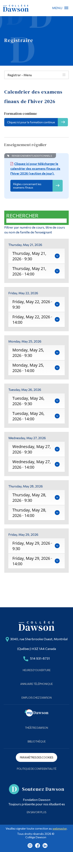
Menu (66, 8)
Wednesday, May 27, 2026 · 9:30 (31, 449)
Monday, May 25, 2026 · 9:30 (28, 352)
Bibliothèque (37, 741)
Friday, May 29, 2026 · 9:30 (32, 545)
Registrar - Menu (20, 75)
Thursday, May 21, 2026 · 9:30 (29, 256)
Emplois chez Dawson (36, 697)
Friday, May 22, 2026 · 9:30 (32, 304)
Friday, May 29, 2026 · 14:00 (32, 561)
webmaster (60, 828)
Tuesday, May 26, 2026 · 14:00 (28, 416)
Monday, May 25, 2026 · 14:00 (28, 367)
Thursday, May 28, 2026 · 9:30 (29, 497)
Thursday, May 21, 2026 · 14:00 (29, 271)
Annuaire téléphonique (36, 683)
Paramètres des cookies (36, 757)
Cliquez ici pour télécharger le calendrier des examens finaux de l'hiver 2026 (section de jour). (35, 168)
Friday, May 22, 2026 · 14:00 (32, 319)
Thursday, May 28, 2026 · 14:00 (29, 512)
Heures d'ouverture (36, 670)
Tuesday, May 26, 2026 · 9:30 (28, 400)
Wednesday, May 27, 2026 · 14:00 (31, 464)
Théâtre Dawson (36, 727)
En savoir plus (36, 812)
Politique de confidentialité (36, 768)
